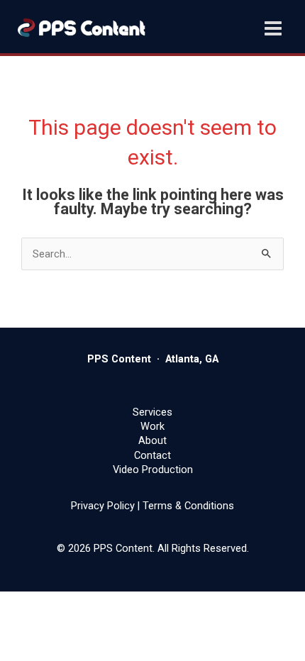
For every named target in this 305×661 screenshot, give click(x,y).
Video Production (153, 469)
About (152, 440)
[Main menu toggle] (273, 28)
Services (152, 412)
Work (152, 426)
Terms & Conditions (188, 505)
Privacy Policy (103, 505)
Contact (152, 455)
